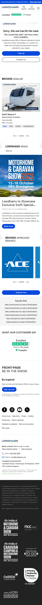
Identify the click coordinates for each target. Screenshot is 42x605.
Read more (8, 226)
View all (21, 53)
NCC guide (5, 428)
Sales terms (16, 416)
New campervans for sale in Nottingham (21, 311)
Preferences (6, 420)
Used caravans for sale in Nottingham (21, 322)
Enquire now (21, 292)
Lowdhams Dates (21, 209)
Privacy (24, 416)
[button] (24, 8)
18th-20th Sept (35, 2)
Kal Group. (20, 473)
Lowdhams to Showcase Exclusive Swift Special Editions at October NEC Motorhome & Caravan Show (19, 203)
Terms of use (6, 416)
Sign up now (9, 389)
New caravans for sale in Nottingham (21, 318)
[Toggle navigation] (38, 8)
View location (26, 449)
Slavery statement (18, 420)
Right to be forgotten (26, 424)
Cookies (31, 416)
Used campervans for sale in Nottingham (21, 315)
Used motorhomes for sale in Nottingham (21, 308)
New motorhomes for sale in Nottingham (21, 304)
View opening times (9, 449)
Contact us (21, 59)
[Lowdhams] (11, 8)
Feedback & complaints (9, 424)
